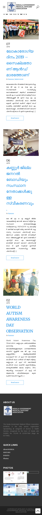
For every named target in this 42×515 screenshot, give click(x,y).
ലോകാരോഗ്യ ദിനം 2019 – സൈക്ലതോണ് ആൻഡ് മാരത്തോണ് (19, 63)
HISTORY (6, 452)
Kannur (11, 79)
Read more (15, 118)
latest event (19, 79)
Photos (6, 458)
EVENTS (6, 455)
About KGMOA (8, 449)
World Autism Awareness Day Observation (19, 319)
